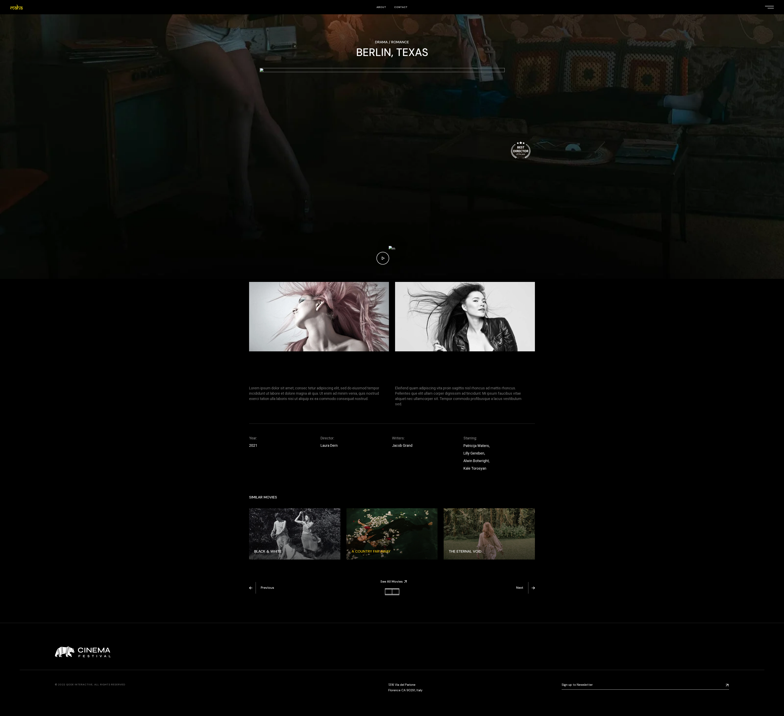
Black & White (268, 551)
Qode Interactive (79, 684)
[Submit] (727, 685)
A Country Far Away (371, 551)
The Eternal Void (465, 551)
